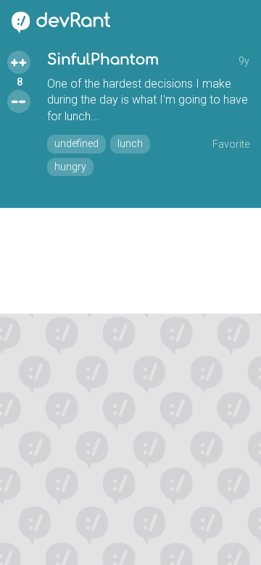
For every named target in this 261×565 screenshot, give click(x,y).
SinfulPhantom (103, 59)
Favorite (230, 144)
